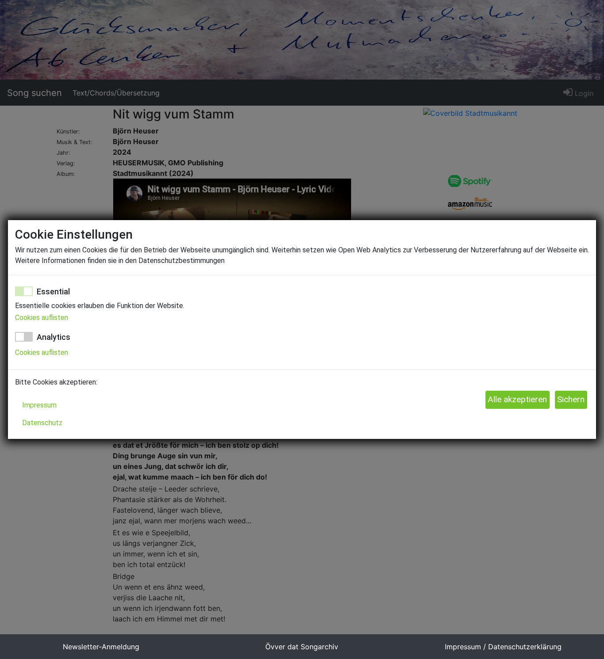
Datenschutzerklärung (525, 646)
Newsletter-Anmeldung (101, 646)
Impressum (39, 405)
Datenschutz (42, 423)
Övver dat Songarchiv (301, 646)
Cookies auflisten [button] (41, 317)
